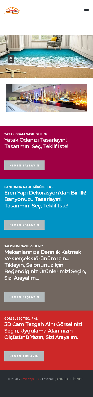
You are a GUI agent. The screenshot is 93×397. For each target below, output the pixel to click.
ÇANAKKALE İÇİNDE (69, 379)
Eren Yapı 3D (30, 379)
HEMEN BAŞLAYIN (24, 165)
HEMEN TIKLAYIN (24, 356)
